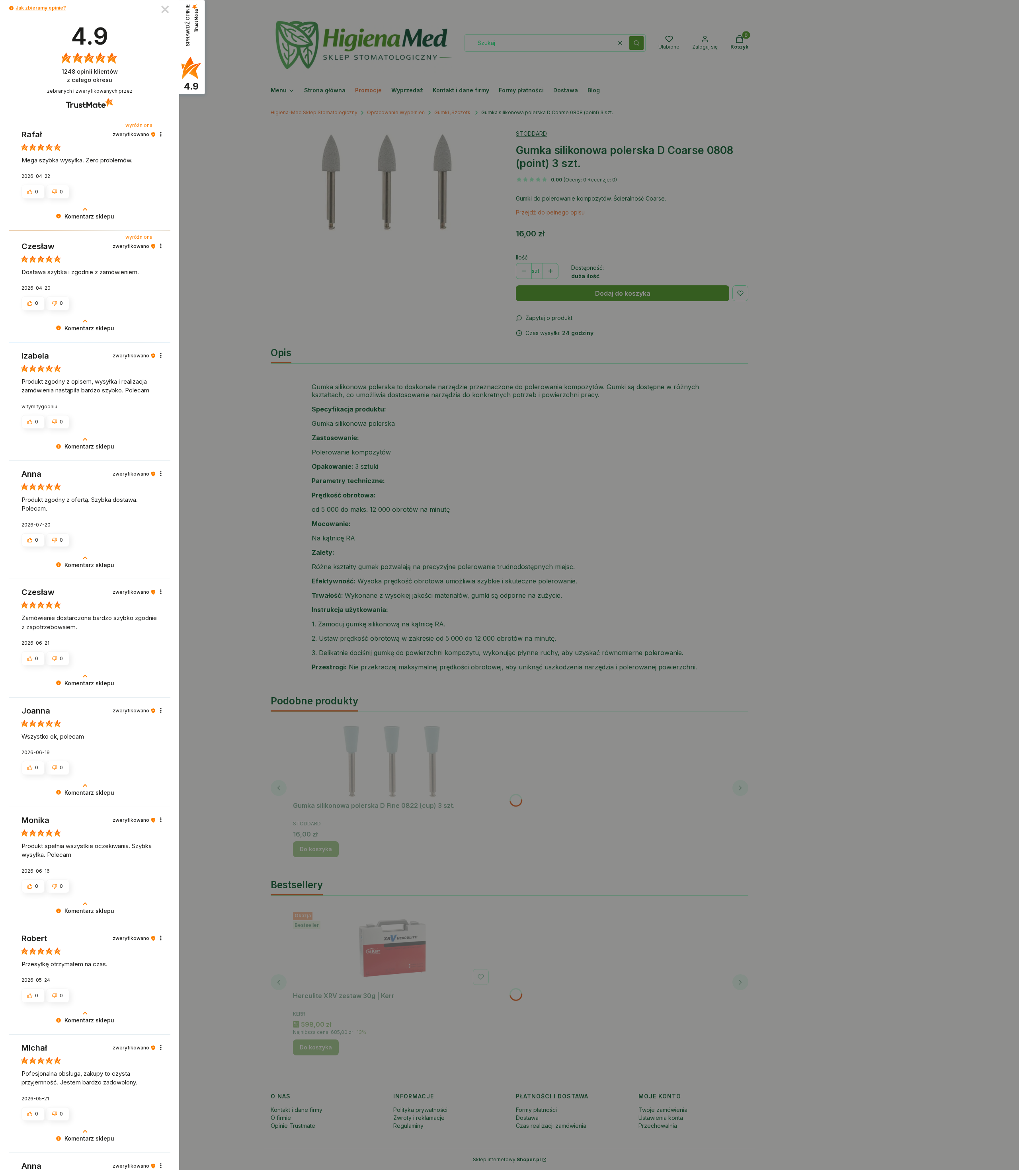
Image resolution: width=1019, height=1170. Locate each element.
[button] (11, 8)
